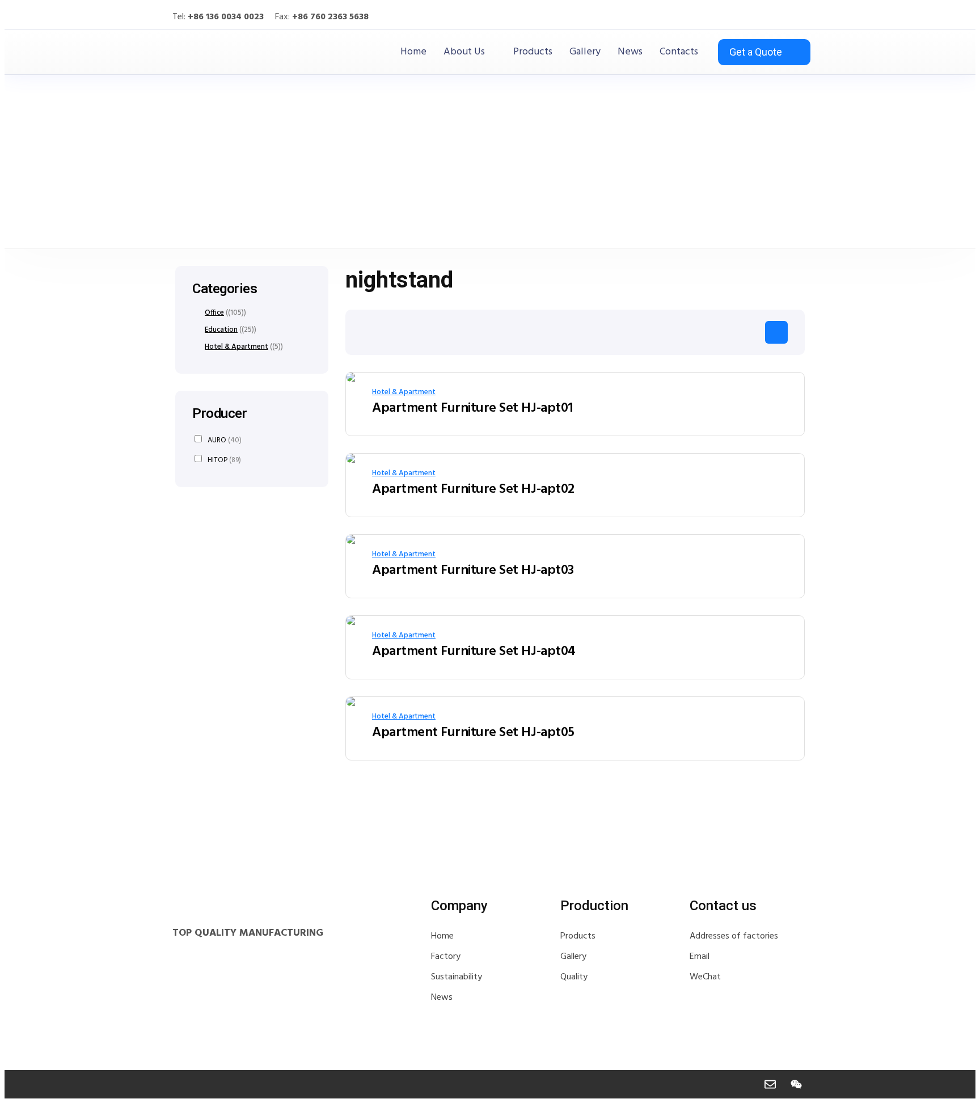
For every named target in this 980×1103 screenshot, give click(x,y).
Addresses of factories (734, 936)
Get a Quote (755, 52)
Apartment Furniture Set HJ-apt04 (474, 651)
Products (532, 52)
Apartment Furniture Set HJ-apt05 (473, 732)
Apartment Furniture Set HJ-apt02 (473, 489)
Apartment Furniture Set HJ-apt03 (473, 570)
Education (221, 330)
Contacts (679, 52)
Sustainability (456, 977)
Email (699, 956)
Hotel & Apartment (404, 392)
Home (413, 52)
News (630, 52)
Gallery (585, 52)
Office (214, 313)
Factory (446, 956)
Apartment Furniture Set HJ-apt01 (472, 408)
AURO (225, 439)
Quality (574, 977)
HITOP (224, 459)
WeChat (705, 977)
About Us (464, 52)
